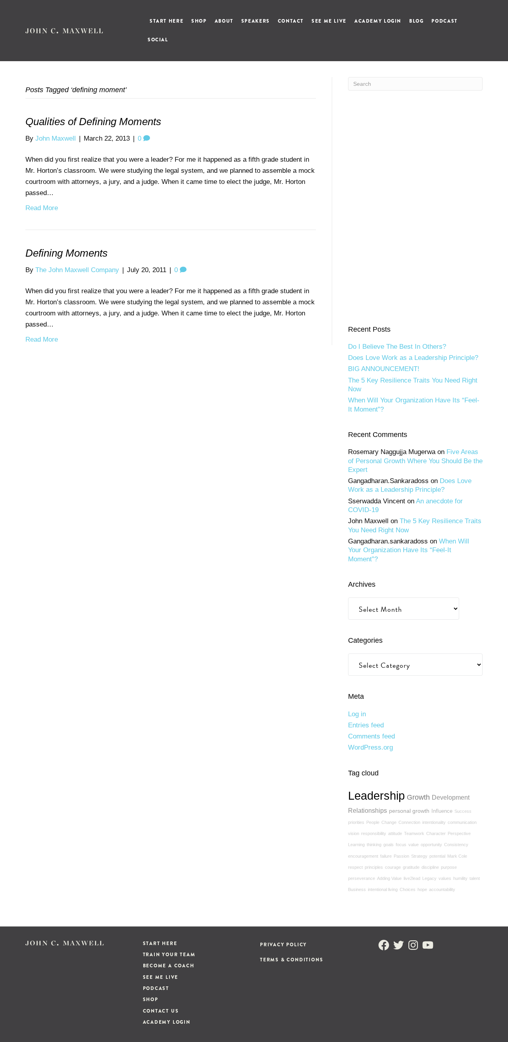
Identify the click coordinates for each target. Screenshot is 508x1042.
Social (158, 39)
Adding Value (389, 878)
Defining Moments (66, 253)
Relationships (367, 810)
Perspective (459, 833)
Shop (198, 21)
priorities (356, 822)
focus (401, 844)
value (413, 844)
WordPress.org (370, 747)
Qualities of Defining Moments (93, 122)
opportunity (431, 844)
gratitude (411, 867)
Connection (409, 822)
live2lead (412, 878)
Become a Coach (168, 965)
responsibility (373, 833)
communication (462, 822)
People (372, 822)
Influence (441, 811)
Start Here (166, 21)
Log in (357, 714)
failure (386, 856)
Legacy (429, 878)
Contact (291, 21)
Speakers (255, 21)
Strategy (419, 856)
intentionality (434, 822)
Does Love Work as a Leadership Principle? (413, 358)
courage (393, 867)
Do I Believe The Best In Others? (397, 346)
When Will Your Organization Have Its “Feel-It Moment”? (408, 550)
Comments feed (371, 736)
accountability (442, 889)
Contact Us (161, 1011)
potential (437, 856)
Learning (356, 844)
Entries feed (366, 725)
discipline (430, 867)
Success (462, 811)
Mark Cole (457, 856)
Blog (416, 21)
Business (357, 889)
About (224, 21)
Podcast (444, 21)
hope (422, 889)
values (445, 878)
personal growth (409, 811)
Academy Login (377, 21)
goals (388, 844)
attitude (395, 833)
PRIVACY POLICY (283, 944)
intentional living (383, 889)
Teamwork (414, 833)
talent (475, 878)
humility (460, 878)
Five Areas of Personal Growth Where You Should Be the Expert (415, 461)
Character (436, 833)
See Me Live (329, 21)
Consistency (456, 844)
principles (374, 867)
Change (388, 822)
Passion (401, 856)
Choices (408, 889)
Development (451, 797)
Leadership (376, 795)
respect (355, 867)
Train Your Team (169, 954)
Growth (418, 797)
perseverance (361, 878)
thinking (374, 844)
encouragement (363, 856)
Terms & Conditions (291, 959)
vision (353, 833)
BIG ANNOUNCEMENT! (383, 369)
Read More (41, 208)
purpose (449, 867)
